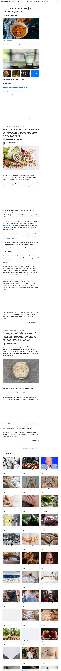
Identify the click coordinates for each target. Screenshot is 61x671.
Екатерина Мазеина (10, 142)
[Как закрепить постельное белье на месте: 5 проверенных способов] (49, 580)
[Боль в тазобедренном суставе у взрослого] (11, 599)
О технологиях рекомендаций (51, 670)
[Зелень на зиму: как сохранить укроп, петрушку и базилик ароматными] (49, 504)
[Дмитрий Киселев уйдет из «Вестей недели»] (49, 466)
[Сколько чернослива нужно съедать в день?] (11, 618)
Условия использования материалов (32, 670)
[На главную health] (6, 1)
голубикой (5, 238)
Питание (11, 5)
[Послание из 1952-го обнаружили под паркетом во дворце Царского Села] (49, 485)
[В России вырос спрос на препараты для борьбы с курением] (30, 599)
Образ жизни (21, 330)
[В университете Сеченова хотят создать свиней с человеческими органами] (49, 542)
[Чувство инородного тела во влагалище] (30, 618)
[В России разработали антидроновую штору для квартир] (11, 656)
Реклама (10, 670)
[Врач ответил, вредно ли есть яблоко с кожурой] (49, 637)
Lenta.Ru (15, 330)
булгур (15, 225)
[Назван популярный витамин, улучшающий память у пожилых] (11, 637)
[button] (21, 28)
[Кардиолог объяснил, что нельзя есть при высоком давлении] (30, 561)
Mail (2, 670)
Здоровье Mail (16, 126)
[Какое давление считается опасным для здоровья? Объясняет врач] (11, 466)
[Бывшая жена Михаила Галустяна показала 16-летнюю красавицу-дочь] (49, 599)
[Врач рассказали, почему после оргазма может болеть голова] (49, 618)
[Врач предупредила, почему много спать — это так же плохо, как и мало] (30, 580)
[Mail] (2, 1)
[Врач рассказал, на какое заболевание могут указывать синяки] (30, 485)
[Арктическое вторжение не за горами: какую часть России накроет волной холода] (11, 580)
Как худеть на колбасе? (9, 94)
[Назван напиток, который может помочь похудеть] (30, 656)
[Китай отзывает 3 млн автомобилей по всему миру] (11, 542)
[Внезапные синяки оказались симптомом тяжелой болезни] (30, 504)
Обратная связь (42, 670)
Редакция (23, 670)
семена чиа (9, 225)
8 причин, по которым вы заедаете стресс (14, 91)
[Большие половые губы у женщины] (11, 485)
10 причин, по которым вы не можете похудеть (15, 87)
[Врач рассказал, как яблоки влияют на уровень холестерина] (30, 466)
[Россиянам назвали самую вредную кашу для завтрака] (49, 523)
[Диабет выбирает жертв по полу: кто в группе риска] (30, 637)
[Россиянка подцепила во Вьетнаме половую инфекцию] (11, 523)
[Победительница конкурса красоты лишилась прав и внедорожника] (49, 561)
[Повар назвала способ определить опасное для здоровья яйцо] (30, 542)
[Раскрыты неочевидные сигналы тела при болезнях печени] (11, 504)
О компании (6, 670)
